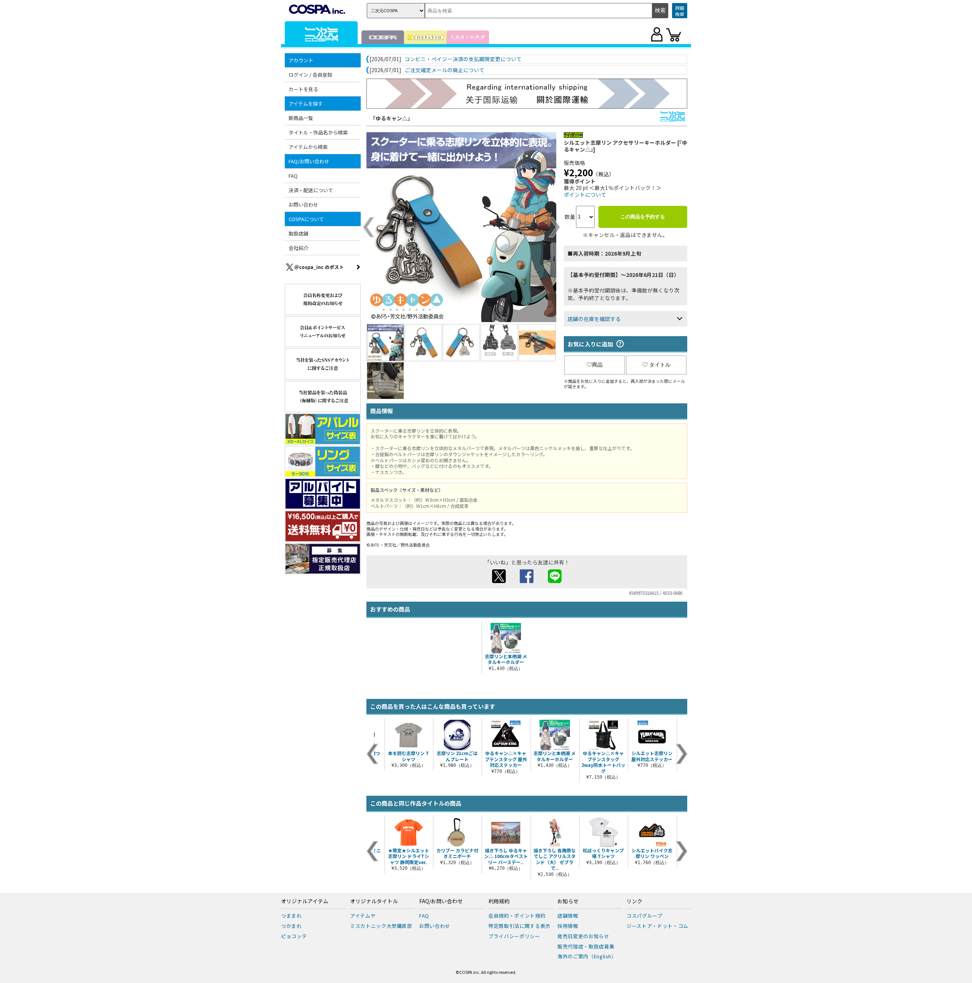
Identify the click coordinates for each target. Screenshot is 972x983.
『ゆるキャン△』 (391, 118)
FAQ (293, 175)
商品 (597, 365)
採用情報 (567, 925)
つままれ (291, 915)
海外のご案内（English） (587, 956)
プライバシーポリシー (514, 936)
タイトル (660, 365)
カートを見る (303, 89)
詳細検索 (679, 11)
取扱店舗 (298, 233)
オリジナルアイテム (304, 901)
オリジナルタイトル (374, 901)
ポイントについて (585, 194)
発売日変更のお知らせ (583, 936)
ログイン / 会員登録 (310, 74)
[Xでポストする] (499, 581)
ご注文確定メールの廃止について (444, 70)
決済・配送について (311, 190)
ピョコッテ (294, 936)
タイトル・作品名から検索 (318, 132)
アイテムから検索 (308, 146)
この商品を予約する (642, 217)
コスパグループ (644, 915)
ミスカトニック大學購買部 (381, 925)
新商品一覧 (301, 118)
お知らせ (568, 901)
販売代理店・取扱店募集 (585, 946)
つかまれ (291, 925)
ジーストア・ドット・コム (657, 925)
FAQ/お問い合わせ (441, 901)
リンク (634, 901)
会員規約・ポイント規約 (516, 915)
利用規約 (499, 901)
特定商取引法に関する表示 (519, 925)
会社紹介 (298, 247)
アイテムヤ (363, 915)
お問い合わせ (303, 204)
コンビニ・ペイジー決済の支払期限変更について (463, 59)
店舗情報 (567, 915)
